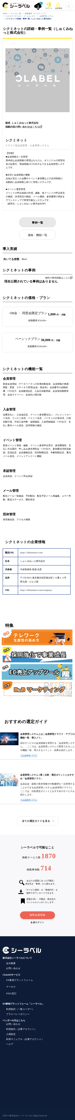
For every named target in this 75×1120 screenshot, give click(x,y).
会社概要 (11, 963)
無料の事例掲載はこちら (57, 277)
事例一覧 (37, 222)
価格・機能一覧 (37, 235)
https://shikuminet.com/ (31, 552)
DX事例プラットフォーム (19, 980)
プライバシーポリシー (18, 1014)
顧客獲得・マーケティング (35, 13)
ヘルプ (9, 1044)
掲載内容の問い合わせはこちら (22, 127)
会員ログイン (37, 922)
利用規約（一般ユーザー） (20, 1009)
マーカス (11, 986)
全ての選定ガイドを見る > (38, 821)
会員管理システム (46, 16)
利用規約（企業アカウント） (21, 1029)
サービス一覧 (16, 13)
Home (5, 13)
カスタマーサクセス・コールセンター (21, 16)
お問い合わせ (13, 968)
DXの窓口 (11, 993)
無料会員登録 (37, 915)
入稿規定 (11, 1034)
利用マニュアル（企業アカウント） (25, 1039)
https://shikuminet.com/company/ (36, 590)
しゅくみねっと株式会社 (25, 123)
